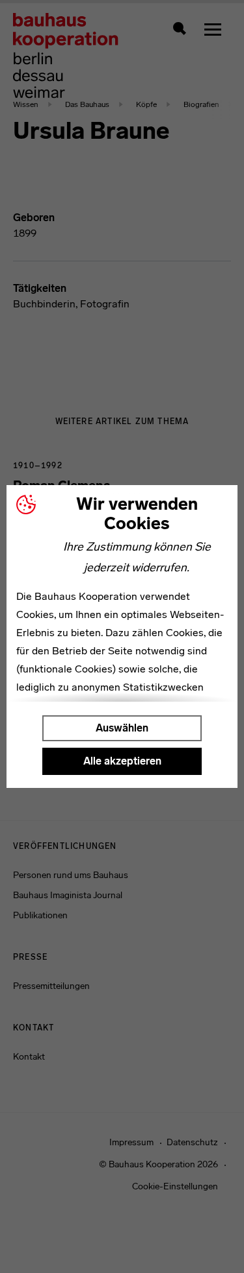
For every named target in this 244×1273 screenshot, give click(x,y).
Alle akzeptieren (122, 761)
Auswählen (122, 728)
